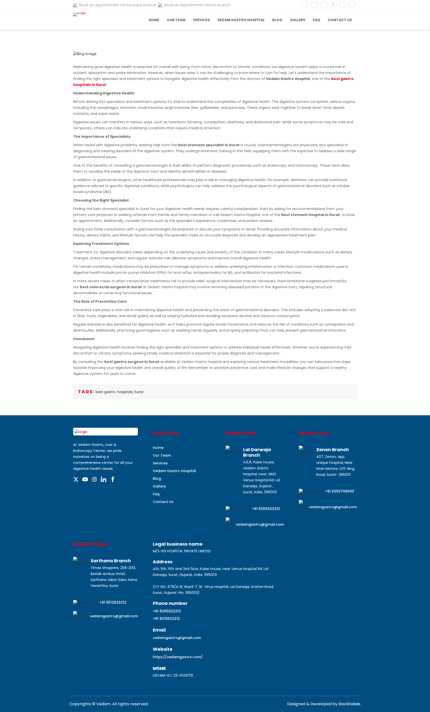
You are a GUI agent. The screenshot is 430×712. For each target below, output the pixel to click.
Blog (277, 19)
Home (154, 19)
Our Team (176, 19)
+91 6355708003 (339, 491)
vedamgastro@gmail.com (260, 524)
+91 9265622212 (266, 508)
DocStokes (349, 704)
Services (201, 19)
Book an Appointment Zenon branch (196, 4)
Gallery (297, 19)
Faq (316, 19)
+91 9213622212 (166, 618)
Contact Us (340, 19)
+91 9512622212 (112, 602)
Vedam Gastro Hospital (241, 19)
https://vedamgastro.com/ (178, 656)
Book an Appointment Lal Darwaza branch (117, 4)
